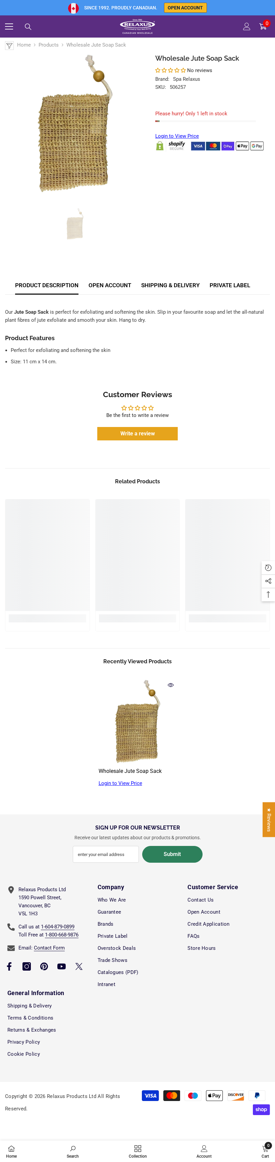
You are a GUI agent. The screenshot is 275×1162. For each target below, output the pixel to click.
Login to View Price (177, 136)
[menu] (9, 26)
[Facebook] (9, 966)
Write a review (137, 433)
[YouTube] (61, 966)
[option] (75, 123)
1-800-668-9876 (61, 935)
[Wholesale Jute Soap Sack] (137, 721)
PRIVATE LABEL (230, 285)
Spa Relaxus (186, 79)
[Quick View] (171, 685)
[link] (47, 618)
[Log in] (247, 26)
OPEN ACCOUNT (110, 285)
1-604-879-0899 (57, 927)
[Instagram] (26, 966)
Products (49, 45)
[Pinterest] (44, 966)
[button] (170, 70)
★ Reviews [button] (269, 819)
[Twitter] (79, 966)
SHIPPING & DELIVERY (170, 285)
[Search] (28, 27)
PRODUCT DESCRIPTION (46, 285)
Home (24, 45)
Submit (172, 854)
